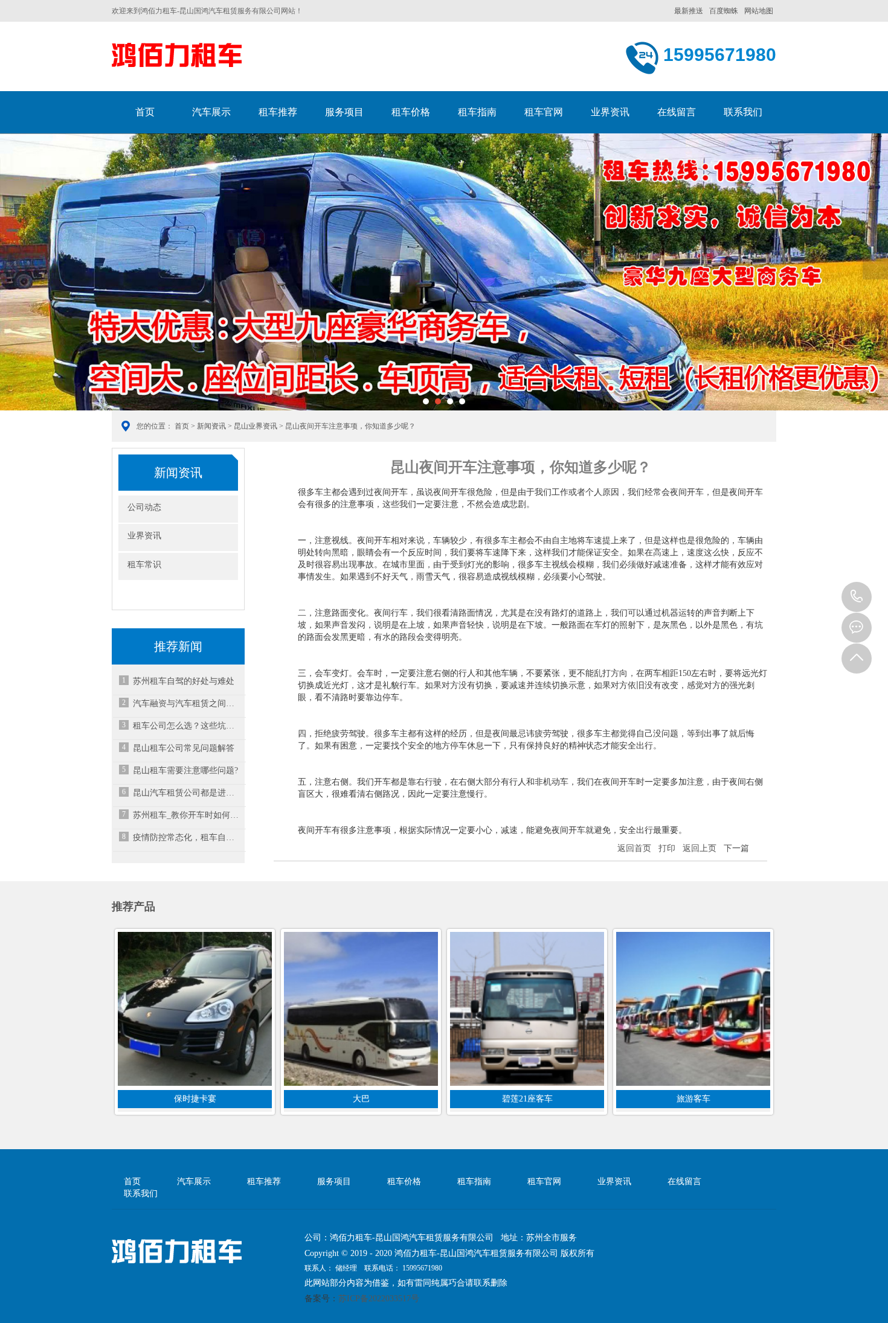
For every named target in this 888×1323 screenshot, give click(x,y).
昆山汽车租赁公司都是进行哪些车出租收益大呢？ (187, 792)
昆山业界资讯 (255, 426)
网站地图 (758, 11)
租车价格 (410, 112)
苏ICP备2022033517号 (378, 1298)
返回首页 (634, 848)
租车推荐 (278, 112)
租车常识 (144, 564)
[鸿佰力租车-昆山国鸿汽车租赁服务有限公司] (177, 58)
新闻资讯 (211, 426)
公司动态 (144, 507)
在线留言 (676, 112)
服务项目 (344, 112)
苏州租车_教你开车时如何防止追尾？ (187, 815)
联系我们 (743, 112)
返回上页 (699, 848)
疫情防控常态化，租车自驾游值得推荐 (187, 837)
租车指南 (477, 112)
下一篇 (736, 848)
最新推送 (688, 11)
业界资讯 (610, 112)
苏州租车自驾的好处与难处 (183, 681)
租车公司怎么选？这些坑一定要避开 (187, 725)
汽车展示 (211, 112)
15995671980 (856, 597)
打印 (666, 848)
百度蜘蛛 (723, 11)
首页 (145, 112)
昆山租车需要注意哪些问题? (185, 770)
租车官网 (543, 112)
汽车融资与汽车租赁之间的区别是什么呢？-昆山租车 (187, 703)
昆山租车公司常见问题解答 (183, 748)
